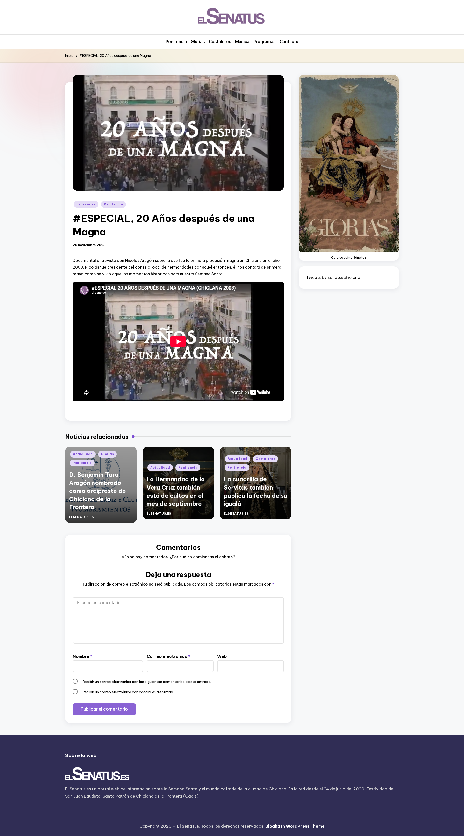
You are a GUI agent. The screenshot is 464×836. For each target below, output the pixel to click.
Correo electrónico (168, 656)
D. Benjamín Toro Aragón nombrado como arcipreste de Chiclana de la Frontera (97, 491)
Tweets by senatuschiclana (333, 277)
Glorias (107, 454)
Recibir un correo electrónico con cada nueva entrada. (128, 692)
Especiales (86, 204)
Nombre (82, 656)
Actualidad (83, 454)
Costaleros (265, 459)
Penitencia (113, 204)
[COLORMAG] (97, 774)
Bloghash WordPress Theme (295, 826)
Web (222, 656)
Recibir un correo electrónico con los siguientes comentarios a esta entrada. (146, 681)
